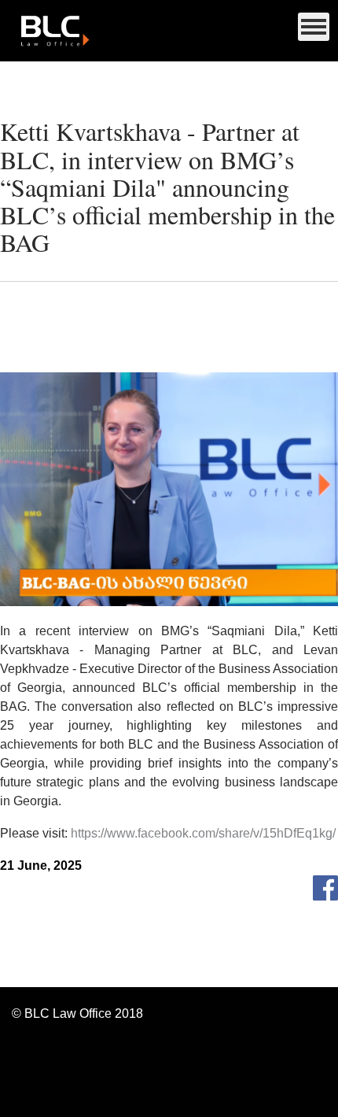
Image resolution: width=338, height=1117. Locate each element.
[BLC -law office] (169, 31)
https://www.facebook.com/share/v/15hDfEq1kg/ (203, 833)
